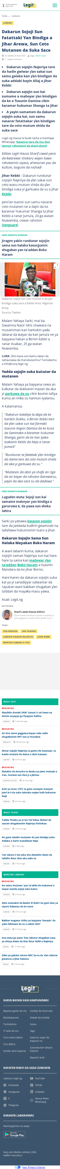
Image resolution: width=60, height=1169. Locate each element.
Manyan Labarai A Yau (16, 642)
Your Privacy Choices (33, 1167)
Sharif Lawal (40, 56)
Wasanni (6, 742)
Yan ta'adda (29, 631)
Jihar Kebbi (43, 637)
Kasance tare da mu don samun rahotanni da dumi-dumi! (26, 144)
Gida (4, 16)
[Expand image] (56, 266)
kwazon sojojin (39, 521)
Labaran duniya (10, 780)
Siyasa (5, 946)
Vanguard (10, 224)
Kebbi (6, 193)
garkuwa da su (17, 393)
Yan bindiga (10, 631)
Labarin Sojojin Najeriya (18, 637)
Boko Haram (27, 564)
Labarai (16, 16)
